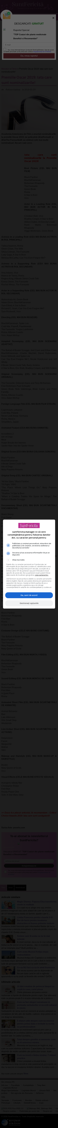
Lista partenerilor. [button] (42, 575)
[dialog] (29, 564)
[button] (29, 560)
